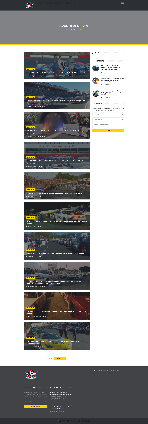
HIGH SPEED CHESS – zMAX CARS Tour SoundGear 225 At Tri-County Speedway (55, 73)
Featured (30, 69)
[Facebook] (120, 370)
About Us (48, 3)
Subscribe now (35, 406)
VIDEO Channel (70, 3)
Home (40, 3)
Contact (58, 3)
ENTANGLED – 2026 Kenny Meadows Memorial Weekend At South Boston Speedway (111, 67)
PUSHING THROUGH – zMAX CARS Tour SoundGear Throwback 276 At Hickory (54, 193)
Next (58, 358)
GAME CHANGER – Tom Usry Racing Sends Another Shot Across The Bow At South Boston (112, 80)
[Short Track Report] (29, 5)
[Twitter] (123, 370)
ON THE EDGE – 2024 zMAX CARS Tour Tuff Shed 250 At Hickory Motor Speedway (56, 253)
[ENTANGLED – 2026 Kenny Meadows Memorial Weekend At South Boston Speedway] (95, 68)
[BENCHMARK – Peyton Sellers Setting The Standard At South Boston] (95, 93)
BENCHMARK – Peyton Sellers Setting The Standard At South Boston (111, 93)
